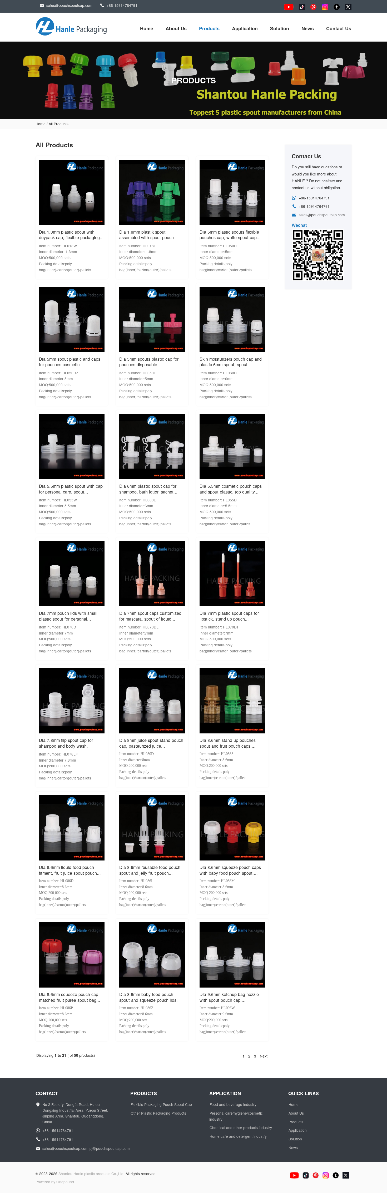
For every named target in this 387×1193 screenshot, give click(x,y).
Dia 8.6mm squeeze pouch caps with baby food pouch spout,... (230, 870)
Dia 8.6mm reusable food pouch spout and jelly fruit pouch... (149, 870)
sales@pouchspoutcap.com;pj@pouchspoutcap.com (86, 1148)
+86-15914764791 (122, 5)
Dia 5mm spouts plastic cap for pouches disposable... (148, 362)
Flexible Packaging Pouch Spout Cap (161, 1104)
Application (245, 28)
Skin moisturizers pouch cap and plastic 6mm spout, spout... (231, 362)
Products (209, 28)
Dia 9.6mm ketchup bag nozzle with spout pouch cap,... (229, 997)
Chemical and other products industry (241, 1127)
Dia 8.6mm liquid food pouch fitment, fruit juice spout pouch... (70, 870)
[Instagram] (325, 7)
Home (146, 28)
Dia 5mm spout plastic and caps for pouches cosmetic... (69, 362)
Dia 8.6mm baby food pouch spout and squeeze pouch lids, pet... (148, 1000)
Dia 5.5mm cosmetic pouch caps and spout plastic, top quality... (231, 489)
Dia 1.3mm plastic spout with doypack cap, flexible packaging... (71, 235)
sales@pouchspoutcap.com (69, 5)
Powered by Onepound (55, 1181)
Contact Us (338, 28)
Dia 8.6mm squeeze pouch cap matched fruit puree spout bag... (69, 997)
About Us (176, 28)
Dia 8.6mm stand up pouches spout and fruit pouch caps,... (228, 743)
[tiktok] (302, 7)
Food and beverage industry (233, 1104)
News (307, 28)
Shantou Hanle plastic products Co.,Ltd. (91, 1173)
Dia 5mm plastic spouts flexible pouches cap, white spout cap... (230, 235)
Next (263, 1056)
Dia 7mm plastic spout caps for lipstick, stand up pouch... (229, 616)
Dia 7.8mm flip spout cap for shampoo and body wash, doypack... (66, 746)
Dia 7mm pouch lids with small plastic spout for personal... (68, 616)
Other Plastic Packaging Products (158, 1113)
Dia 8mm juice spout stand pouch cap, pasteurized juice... (151, 743)
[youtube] (289, 7)
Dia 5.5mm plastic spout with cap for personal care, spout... (71, 489)
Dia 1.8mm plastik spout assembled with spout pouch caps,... (146, 237)
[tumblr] (336, 7)
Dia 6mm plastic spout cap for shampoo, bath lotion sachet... (148, 489)
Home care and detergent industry (238, 1136)
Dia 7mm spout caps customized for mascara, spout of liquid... (150, 616)
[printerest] (313, 7)
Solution (279, 28)
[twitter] (348, 7)
